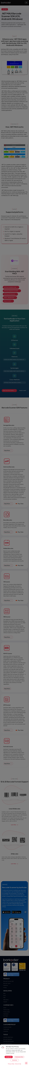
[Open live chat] (26, 1063)
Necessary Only (19, 1056)
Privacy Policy (11, 1063)
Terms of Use (18, 1063)
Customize (14, 1060)
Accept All (8, 1056)
